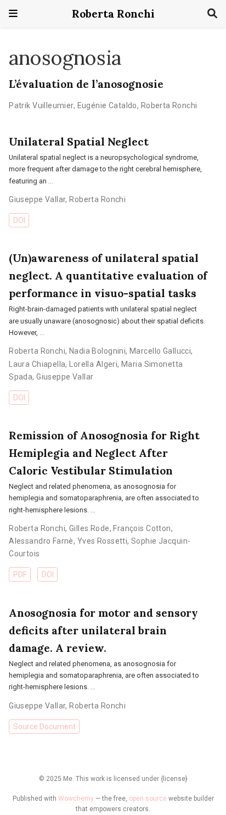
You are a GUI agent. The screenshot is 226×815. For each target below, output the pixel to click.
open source (148, 798)
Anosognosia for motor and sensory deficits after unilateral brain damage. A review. (103, 630)
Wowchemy (76, 798)
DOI (19, 220)
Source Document (44, 726)
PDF (20, 574)
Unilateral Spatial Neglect (79, 141)
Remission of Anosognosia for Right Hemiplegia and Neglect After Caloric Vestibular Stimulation (104, 452)
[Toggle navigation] (13, 13)
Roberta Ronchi (113, 13)
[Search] (212, 14)
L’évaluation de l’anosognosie (86, 84)
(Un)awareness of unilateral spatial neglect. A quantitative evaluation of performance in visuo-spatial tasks (108, 275)
